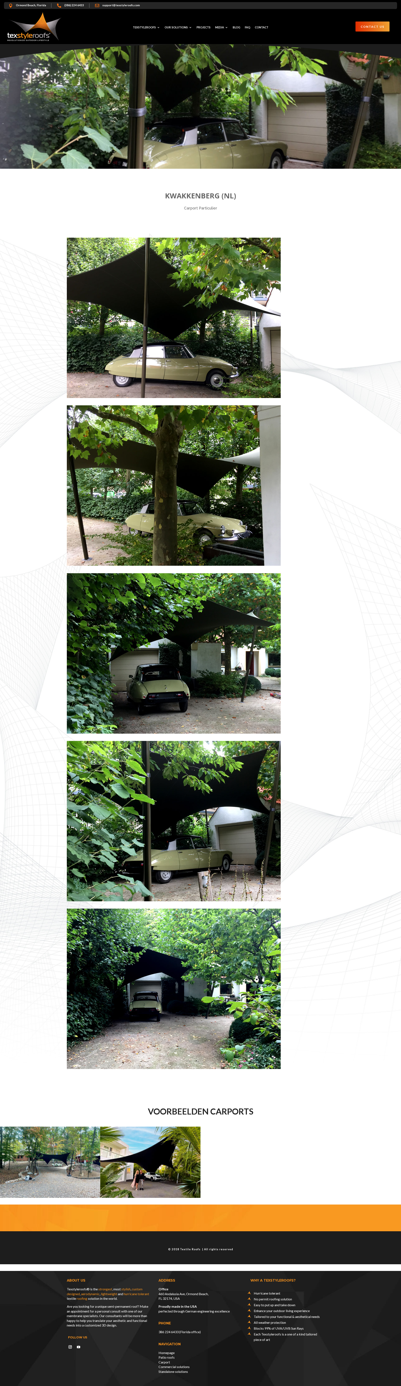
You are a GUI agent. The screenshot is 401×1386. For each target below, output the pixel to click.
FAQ (247, 27)
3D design (109, 1325)
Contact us (372, 26)
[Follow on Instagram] (70, 1347)
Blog (236, 27)
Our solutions (176, 27)
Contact (261, 27)
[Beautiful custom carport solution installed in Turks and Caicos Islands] (150, 1162)
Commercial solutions (174, 1367)
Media (219, 27)
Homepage (167, 1353)
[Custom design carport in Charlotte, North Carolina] (50, 1162)
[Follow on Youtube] (78, 1347)
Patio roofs (167, 1357)
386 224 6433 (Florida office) (180, 1332)
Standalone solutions (173, 1371)
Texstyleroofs (144, 27)
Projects (204, 27)
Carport (164, 1362)
